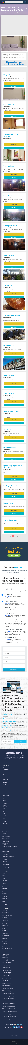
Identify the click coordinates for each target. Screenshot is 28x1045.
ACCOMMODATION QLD (14, 753)
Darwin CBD (4, 923)
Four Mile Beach (5, 945)
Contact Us (5, 779)
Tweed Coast (5, 862)
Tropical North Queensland (8, 856)
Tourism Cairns (5, 968)
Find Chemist (5, 957)
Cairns (3, 890)
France (4, 800)
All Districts (4, 910)
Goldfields (4, 866)
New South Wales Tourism (7, 978)
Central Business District (7, 918)
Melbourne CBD (5, 912)
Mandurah (4, 898)
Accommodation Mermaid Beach (9, 996)
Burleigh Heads (5, 941)
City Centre (4, 938)
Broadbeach (4, 922)
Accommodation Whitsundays (8, 1006)
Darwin (3, 886)
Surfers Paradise (5, 913)
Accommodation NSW (6, 990)
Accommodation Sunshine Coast (9, 1016)
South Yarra (4, 943)
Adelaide (4, 883)
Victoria (4, 833)
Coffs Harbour (5, 904)
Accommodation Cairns (7, 1013)
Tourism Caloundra (6, 967)
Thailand (4, 821)
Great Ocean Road (6, 867)
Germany (5, 803)
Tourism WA (4, 977)
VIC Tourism (5, 980)
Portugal (4, 815)
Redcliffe (4, 894)
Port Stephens (5, 854)
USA (14, 1034)
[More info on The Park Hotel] (14, 189)
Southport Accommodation (8, 993)
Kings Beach (5, 933)
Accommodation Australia (7, 1019)
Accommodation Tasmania (7, 988)
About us (5, 780)
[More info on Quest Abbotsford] (14, 368)
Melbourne (4, 876)
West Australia (5, 841)
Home (2, 12)
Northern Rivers (5, 843)
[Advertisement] (14, 25)
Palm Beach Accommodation (8, 995)
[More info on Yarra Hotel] (14, 218)
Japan (4, 818)
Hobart (3, 901)
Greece (4, 811)
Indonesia (5, 819)
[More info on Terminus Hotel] (14, 278)
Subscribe (5, 784)
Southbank (4, 917)
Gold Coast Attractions (7, 964)
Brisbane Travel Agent (7, 955)
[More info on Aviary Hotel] (14, 308)
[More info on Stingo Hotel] (14, 97)
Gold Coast (4, 880)
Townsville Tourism (6, 965)
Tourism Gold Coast (6, 972)
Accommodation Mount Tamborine (9, 1011)
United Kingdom (6, 806)
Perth (3, 878)
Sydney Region (5, 838)
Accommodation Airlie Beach (8, 1014)
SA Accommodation (6, 985)
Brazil (4, 808)
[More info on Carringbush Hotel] (14, 248)
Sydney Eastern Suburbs (7, 915)
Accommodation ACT (6, 991)
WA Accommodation (6, 983)
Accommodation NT (6, 975)
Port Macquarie (5, 899)
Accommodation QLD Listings (14, 1043)
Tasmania (4, 849)
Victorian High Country (7, 857)
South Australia (5, 844)
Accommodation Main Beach (8, 998)
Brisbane (4, 881)
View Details (14, 86)
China (12, 1035)
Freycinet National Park (7, 948)
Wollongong (4, 891)
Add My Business (14, 555)
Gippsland (4, 861)
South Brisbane (5, 935)
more (16, 536)
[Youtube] (21, 1027)
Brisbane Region (5, 851)
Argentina (5, 823)
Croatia (4, 805)
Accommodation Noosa (7, 1009)
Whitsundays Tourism (6, 970)
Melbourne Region (6, 836)
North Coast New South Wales (8, 839)
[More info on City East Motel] (14, 127)
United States (6, 795)
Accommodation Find (6, 973)
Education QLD (5, 959)
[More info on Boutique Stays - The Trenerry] (14, 159)
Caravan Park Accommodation (8, 960)
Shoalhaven (4, 859)
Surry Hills (4, 946)
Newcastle (4, 888)
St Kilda (4, 930)
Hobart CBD (4, 927)
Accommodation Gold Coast (8, 1018)
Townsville (4, 896)
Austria (4, 816)
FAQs (4, 774)
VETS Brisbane (5, 954)
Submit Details (14, 670)
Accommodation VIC (6, 986)
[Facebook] (19, 1027)
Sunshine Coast (5, 848)
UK (10, 1034)
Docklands (4, 940)
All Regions (4, 830)
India (4, 810)
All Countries (5, 792)
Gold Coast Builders (6, 962)
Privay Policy (5, 785)
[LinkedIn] (14, 1027)
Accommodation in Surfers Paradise (9, 1000)
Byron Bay (4, 893)
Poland (4, 813)
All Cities (4, 873)
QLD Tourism (5, 982)
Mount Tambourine (6, 903)
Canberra (4, 885)
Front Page (5, 782)
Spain (4, 801)
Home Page (5, 767)
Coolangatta (5, 936)
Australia (5, 793)
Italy (4, 798)
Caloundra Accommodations (8, 1001)
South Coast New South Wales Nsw (9, 846)
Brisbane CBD (5, 925)
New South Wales (6, 831)
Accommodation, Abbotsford (11, 12)
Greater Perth (5, 853)
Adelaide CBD (5, 920)
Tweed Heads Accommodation (8, 1004)
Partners (5, 771)
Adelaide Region (5, 864)
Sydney (3, 875)
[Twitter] (16, 1027)
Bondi (3, 928)
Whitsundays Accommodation (8, 1003)
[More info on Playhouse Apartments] (14, 338)
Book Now (14, 83)
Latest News (5, 772)
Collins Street (5, 931)
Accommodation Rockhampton (8, 1008)
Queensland (4, 835)
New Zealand (5, 797)
